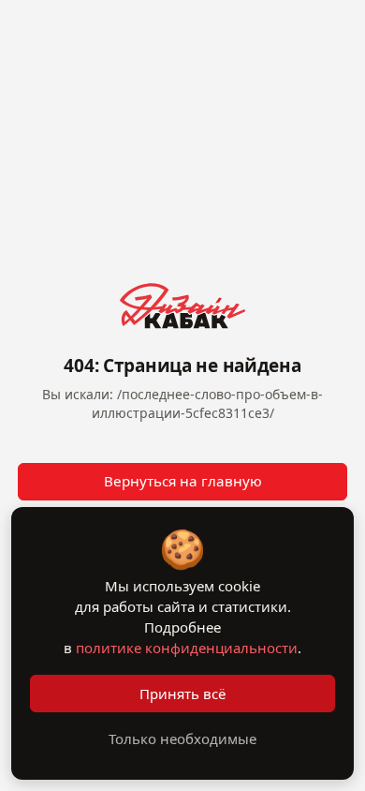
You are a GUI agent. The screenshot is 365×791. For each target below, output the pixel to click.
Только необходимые (182, 738)
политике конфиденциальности (187, 647)
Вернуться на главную (183, 480)
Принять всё (182, 693)
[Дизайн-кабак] (182, 306)
